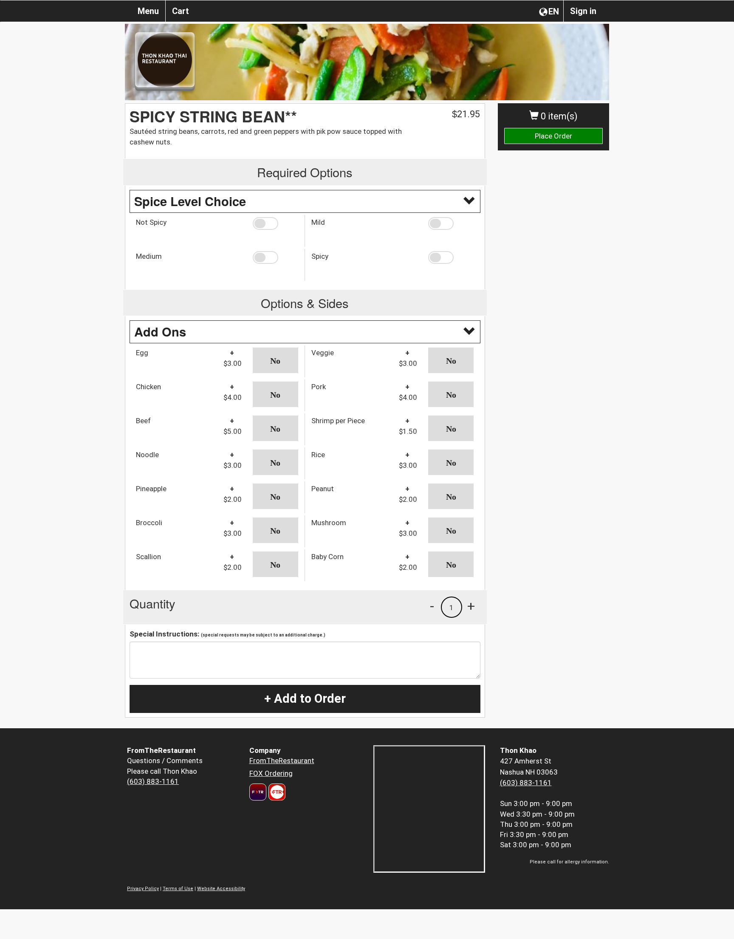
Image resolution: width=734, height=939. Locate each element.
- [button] (432, 606)
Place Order (553, 136)
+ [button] (471, 606)
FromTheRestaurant (281, 760)
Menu (148, 11)
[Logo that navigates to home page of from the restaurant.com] (257, 791)
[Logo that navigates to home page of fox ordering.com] (275, 791)
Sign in (583, 11)
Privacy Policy (143, 888)
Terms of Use (178, 888)
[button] (275, 223)
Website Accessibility (221, 888)
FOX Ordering (271, 773)
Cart (180, 11)
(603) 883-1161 (153, 781)
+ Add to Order (305, 698)
